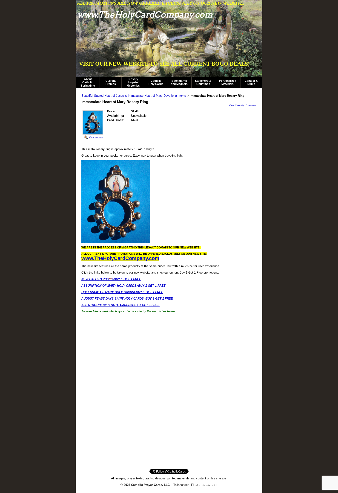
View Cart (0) (236, 105)
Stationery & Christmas (203, 82)
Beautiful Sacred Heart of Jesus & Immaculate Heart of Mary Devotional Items (133, 95)
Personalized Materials (227, 82)
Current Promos (111, 82)
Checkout (251, 105)
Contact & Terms (251, 82)
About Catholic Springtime (88, 82)
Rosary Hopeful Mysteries (133, 82)
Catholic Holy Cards (156, 82)
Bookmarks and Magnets (179, 82)
